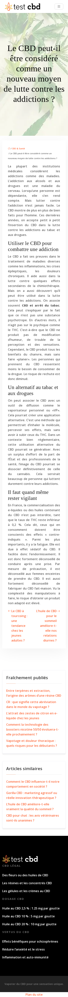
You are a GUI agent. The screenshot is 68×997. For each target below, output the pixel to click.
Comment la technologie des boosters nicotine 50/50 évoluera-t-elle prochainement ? (32, 729)
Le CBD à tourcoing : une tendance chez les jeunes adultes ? (19, 625)
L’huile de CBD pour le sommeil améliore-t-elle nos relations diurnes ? (46, 625)
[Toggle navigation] (59, 6)
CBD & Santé (18, 148)
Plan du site (34, 994)
